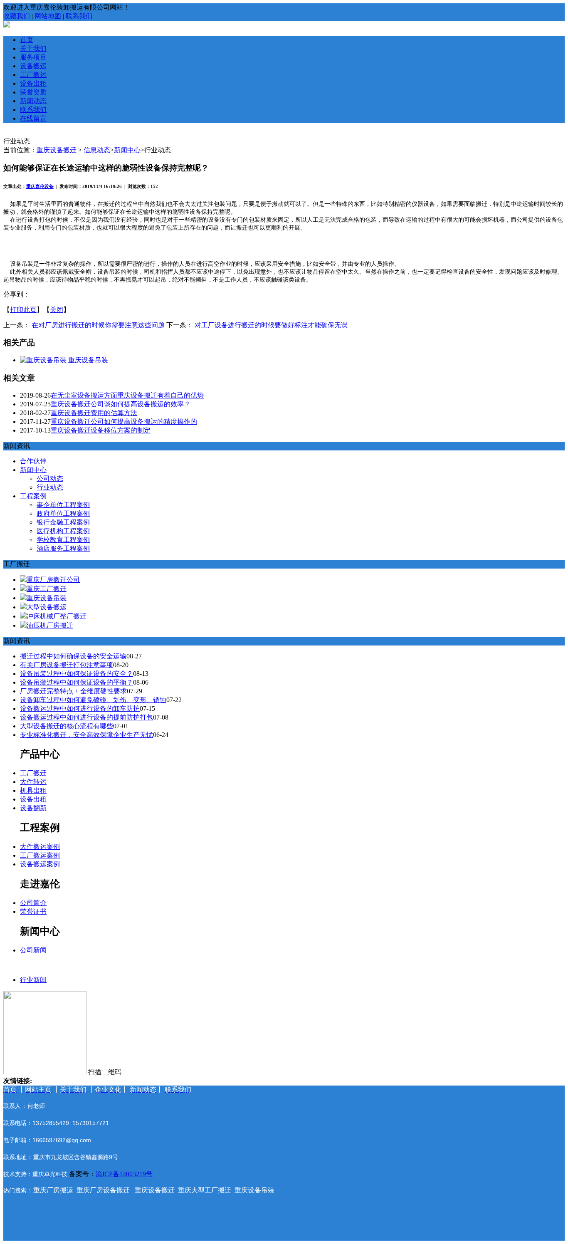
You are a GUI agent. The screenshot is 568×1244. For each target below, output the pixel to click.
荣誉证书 (33, 911)
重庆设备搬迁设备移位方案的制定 (101, 430)
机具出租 (33, 790)
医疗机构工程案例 (63, 530)
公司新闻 (33, 950)
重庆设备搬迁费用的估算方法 (94, 412)
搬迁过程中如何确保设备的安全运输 (73, 656)
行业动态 (50, 487)
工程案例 (33, 496)
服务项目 (33, 57)
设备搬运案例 (40, 864)
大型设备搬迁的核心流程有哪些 (66, 726)
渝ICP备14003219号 (124, 1173)
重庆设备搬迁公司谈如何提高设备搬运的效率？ (120, 404)
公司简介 (33, 902)
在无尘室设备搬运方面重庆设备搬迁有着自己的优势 (127, 395)
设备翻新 (33, 807)
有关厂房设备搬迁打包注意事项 (66, 664)
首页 (26, 39)
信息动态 (97, 149)
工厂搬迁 (33, 773)
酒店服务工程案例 (63, 548)
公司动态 (50, 478)
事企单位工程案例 (63, 504)
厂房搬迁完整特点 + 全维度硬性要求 (73, 691)
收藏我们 (16, 16)
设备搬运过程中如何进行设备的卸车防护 (80, 708)
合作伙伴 (33, 461)
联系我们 (79, 16)
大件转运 (33, 781)
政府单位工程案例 (63, 513)
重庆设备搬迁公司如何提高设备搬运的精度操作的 (124, 421)
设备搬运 (33, 65)
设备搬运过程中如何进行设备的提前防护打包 (86, 717)
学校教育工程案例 (63, 539)
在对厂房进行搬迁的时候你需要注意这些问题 (97, 325)
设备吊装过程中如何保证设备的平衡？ (76, 682)
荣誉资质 (33, 92)
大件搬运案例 (40, 846)
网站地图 (48, 16)
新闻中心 (127, 149)
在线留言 (33, 118)
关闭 (56, 309)
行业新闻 (33, 979)
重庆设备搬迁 (57, 149)
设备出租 (33, 83)
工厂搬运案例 (40, 855)
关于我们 (33, 48)
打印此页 (23, 309)
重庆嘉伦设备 (40, 186)
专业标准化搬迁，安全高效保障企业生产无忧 (86, 734)
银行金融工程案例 (63, 522)
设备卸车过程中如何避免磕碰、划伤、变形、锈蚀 (93, 699)
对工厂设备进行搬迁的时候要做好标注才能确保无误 (270, 325)
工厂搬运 (33, 74)
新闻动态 (33, 100)
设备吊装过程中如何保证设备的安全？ (76, 673)
